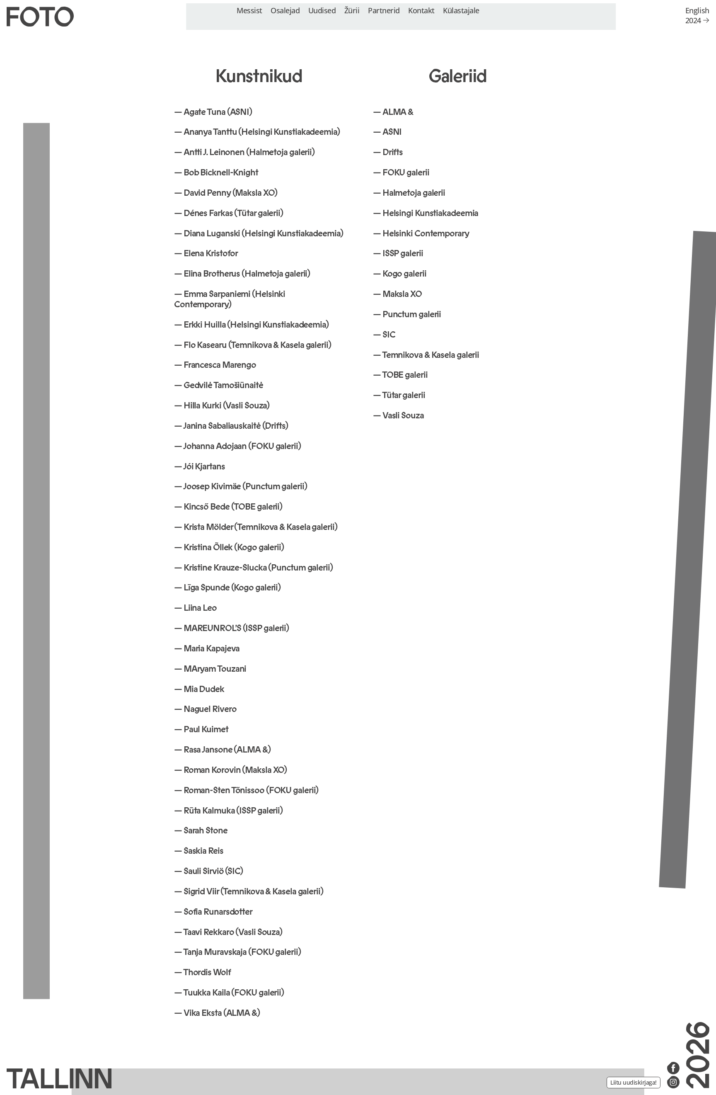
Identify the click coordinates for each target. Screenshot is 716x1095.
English (697, 10)
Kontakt (421, 10)
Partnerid (384, 10)
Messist (249, 10)
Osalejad (285, 10)
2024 (693, 20)
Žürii (352, 10)
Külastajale (461, 10)
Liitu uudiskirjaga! (633, 1082)
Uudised (322, 10)
